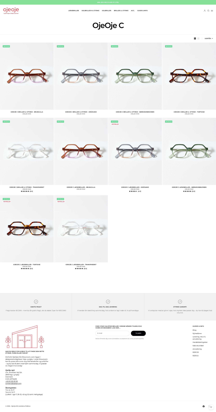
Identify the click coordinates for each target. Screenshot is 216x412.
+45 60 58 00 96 (11, 381)
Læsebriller (73, 10)
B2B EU (196, 356)
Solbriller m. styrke (90, 10)
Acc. (133, 10)
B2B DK (196, 352)
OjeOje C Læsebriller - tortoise (26, 264)
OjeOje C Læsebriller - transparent (81, 264)
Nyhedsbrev (197, 333)
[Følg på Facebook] (203, 406)
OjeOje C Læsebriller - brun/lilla (81, 187)
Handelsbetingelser (200, 342)
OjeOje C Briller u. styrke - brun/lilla (27, 112)
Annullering (197, 349)
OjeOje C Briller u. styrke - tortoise (189, 112)
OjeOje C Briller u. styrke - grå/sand (81, 112)
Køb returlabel (198, 346)
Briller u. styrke (121, 10)
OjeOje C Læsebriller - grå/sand (135, 187)
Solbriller (106, 10)
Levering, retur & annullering (199, 338)
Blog (194, 330)
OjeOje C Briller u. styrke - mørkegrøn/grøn (135, 112)
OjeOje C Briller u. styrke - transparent (27, 187)
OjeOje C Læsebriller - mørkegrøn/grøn (189, 187)
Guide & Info (142, 10)
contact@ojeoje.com (13, 383)
